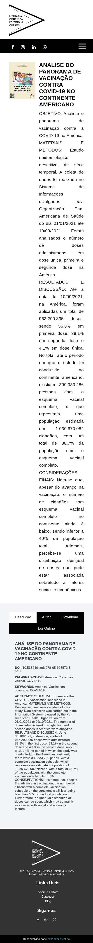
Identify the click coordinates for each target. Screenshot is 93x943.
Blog (48, 901)
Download (70, 617)
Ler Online (46, 628)
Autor (46, 617)
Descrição (23, 617)
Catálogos (48, 896)
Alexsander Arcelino (57, 939)
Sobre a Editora (48, 892)
